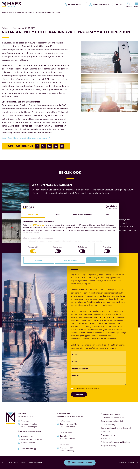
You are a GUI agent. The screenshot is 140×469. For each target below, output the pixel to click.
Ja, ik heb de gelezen (86, 389)
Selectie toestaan (70, 260)
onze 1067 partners (36, 225)
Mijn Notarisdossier (101, 4)
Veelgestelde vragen (109, 445)
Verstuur (79, 394)
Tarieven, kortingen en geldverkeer (115, 442)
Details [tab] (57, 214)
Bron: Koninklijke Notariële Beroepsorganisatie (24, 138)
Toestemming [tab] (33, 214)
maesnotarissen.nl (28, 443)
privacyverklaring (88, 389)
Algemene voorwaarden (111, 414)
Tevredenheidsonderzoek (82, 463)
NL (117, 4)
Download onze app (28, 449)
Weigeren (38, 260)
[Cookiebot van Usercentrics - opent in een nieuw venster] (107, 207)
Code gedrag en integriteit (112, 421)
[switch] (58, 251)
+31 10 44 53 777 (74, 4)
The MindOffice (132, 463)
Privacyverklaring (108, 435)
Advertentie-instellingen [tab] (82, 214)
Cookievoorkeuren (35, 463)
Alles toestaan (101, 260)
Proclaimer (105, 438)
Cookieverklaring (108, 424)
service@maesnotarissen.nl (31, 439)
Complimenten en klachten (112, 417)
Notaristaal (105, 431)
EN (121, 4)
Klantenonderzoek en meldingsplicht (116, 428)
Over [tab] (107, 214)
